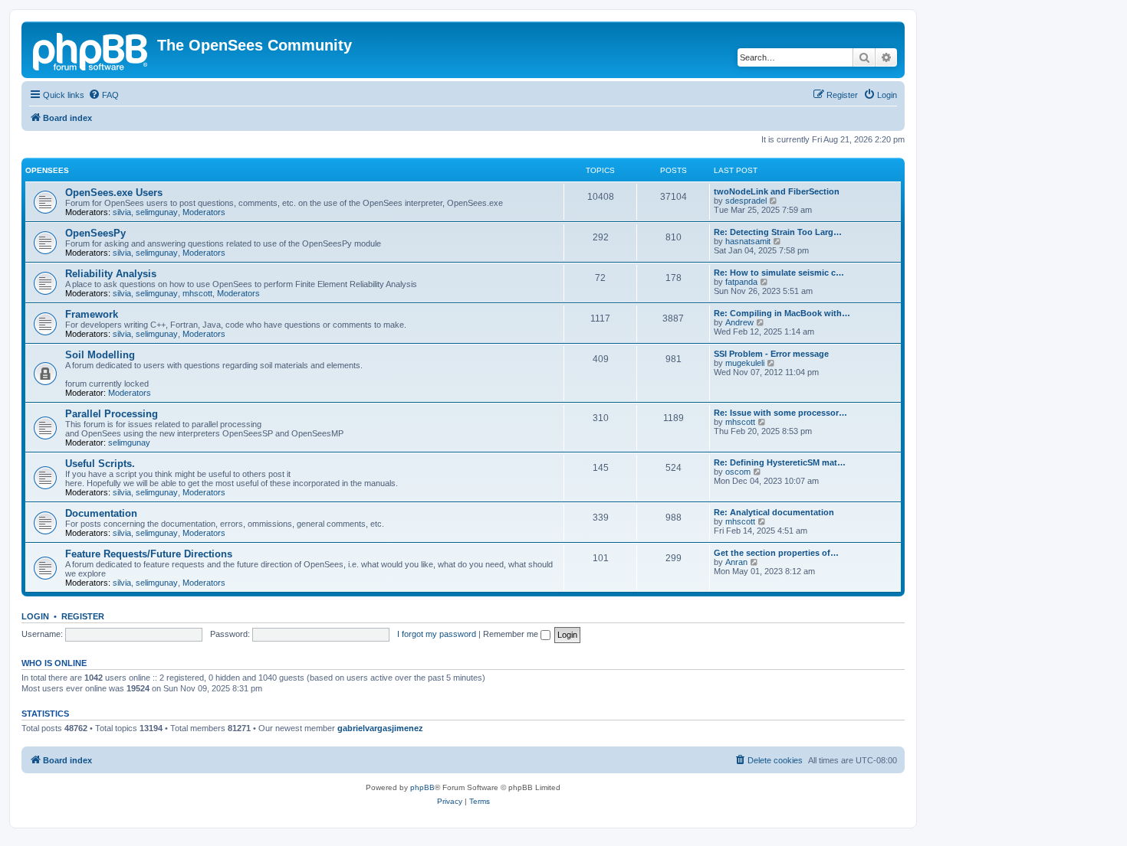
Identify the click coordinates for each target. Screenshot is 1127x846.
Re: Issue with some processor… (780, 412)
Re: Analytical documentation (774, 512)
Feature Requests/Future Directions (148, 554)
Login (35, 616)
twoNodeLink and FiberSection (777, 191)
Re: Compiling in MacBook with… (782, 313)
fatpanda (741, 281)
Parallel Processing (111, 414)
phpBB (422, 787)
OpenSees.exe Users (114, 192)
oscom (738, 471)
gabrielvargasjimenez (380, 728)
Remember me (511, 634)
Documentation (101, 513)
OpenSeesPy (95, 233)
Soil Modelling (100, 355)
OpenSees (47, 170)
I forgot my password (436, 634)
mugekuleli (744, 362)
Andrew (739, 322)
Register (82, 616)
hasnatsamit (747, 241)
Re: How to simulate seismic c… (779, 272)
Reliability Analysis (110, 273)
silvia (122, 212)
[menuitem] (103, 95)
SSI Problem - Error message (771, 353)
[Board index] (91, 49)
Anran (736, 562)
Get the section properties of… (776, 552)
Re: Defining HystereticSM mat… (780, 462)
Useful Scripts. (100, 463)
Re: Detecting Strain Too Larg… (778, 232)
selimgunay (157, 212)
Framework (91, 314)
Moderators (203, 212)
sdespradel (746, 200)
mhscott (197, 293)
